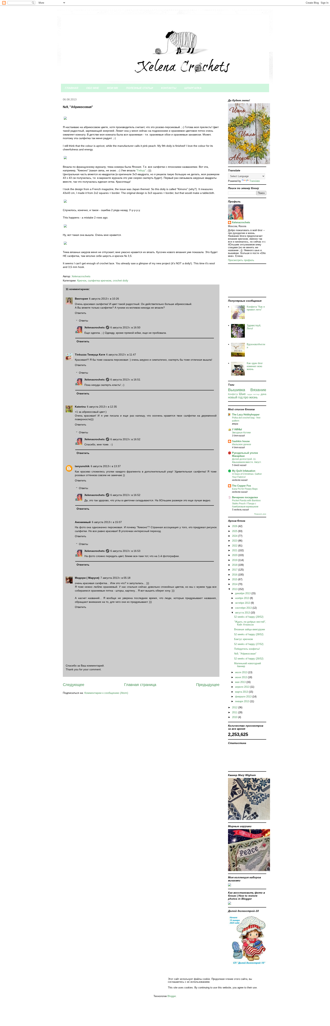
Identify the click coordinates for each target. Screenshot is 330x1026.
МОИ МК (112, 87)
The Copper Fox (241, 485)
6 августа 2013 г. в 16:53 (125, 550)
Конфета (233, 394)
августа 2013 (243, 612)
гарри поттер (253, 394)
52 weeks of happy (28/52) (248, 634)
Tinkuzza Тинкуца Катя (90, 354)
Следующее (73, 685)
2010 (235, 717)
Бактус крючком (243, 639)
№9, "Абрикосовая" (245, 653)
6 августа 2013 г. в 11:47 (121, 354)
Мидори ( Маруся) (87, 577)
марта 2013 (242, 691)
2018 (235, 564)
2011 (235, 712)
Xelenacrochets (94, 327)
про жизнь (250, 397)
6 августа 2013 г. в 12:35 (102, 406)
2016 (235, 574)
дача (263, 394)
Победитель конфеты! (247, 648)
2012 (235, 707)
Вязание (258, 390)
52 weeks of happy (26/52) (248, 658)
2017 (235, 569)
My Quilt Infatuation (243, 470)
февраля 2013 (243, 696)
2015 (235, 579)
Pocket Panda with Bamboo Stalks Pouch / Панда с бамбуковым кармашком (246, 503)
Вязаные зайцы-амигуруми (249, 629)
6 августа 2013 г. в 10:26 (104, 298)
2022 (235, 545)
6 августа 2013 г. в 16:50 (125, 327)
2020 (235, 555)
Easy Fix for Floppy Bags (245, 489)
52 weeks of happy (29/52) (248, 616)
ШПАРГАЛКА (192, 87)
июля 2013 (241, 672)
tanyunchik (82, 466)
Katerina (80, 406)
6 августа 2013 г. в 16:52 (125, 439)
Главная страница (140, 685)
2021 (235, 550)
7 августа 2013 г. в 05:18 (115, 577)
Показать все (260, 514)
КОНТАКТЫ (168, 87)
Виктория (81, 298)
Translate (254, 181)
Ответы (83, 320)
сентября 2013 (243, 607)
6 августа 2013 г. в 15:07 (107, 522)
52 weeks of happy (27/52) (248, 644)
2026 (235, 526)
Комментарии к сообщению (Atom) (106, 692)
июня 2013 (241, 677)
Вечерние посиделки (245, 497)
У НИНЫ (237, 429)
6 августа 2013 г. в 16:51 (125, 379)
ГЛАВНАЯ (71, 87)
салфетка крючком (99, 280)
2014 (235, 584)
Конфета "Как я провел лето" (256, 308)
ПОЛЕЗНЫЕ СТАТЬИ (139, 87)
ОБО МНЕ (92, 87)
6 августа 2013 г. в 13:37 (106, 466)
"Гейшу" (141, 170)
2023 (235, 540)
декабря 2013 (243, 593)
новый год (235, 397)
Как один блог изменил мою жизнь (255, 366)
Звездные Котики (241, 432)
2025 (235, 531)
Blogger (171, 996)
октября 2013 (243, 602)
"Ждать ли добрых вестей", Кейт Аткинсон (250, 623)
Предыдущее (207, 685)
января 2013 (242, 701)
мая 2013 (240, 682)
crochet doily (120, 280)
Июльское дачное (241, 444)
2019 (235, 560)
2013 (235, 589)
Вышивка (236, 390)
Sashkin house (241, 441)
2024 (235, 535)
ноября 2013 (242, 598)
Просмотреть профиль (241, 260)
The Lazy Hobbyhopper (246, 414)
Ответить (80, 312)
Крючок (81, 280)
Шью (242, 394)
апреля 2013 (242, 686)
